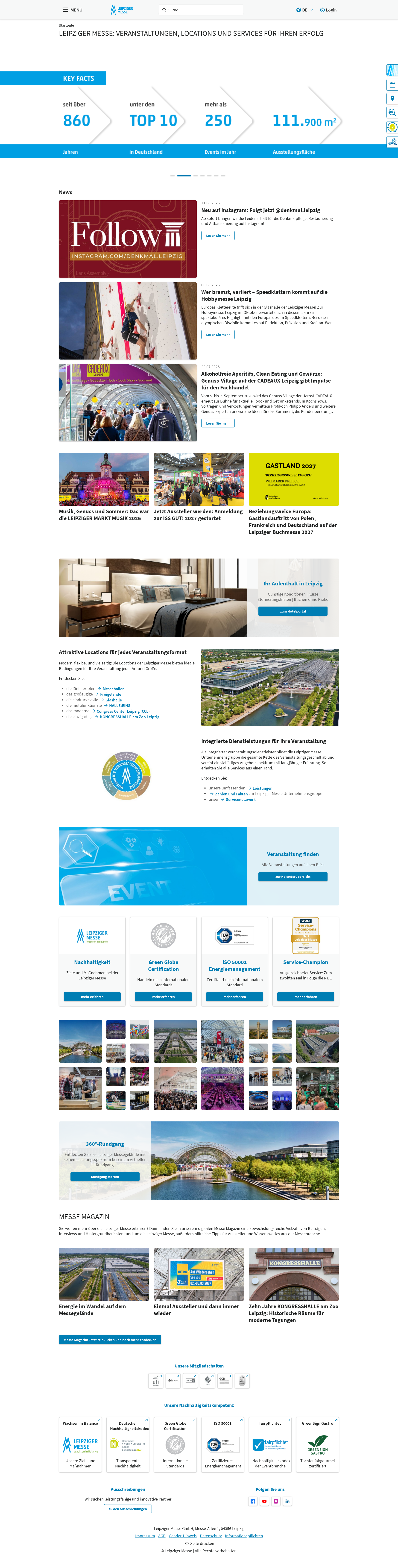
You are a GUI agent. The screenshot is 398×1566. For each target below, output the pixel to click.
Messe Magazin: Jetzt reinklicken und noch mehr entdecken (110, 1339)
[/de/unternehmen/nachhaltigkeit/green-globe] (175, 1444)
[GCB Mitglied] (224, 1380)
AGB (162, 1535)
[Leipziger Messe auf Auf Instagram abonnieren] (276, 1501)
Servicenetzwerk (241, 799)
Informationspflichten (244, 1535)
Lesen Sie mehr (218, 235)
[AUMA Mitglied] (173, 1380)
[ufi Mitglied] (155, 1380)
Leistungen (262, 788)
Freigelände (110, 694)
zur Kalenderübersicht (292, 876)
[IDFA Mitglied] (207, 1380)
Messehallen (114, 688)
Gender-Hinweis (183, 1535)
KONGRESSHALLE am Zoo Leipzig (129, 716)
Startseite (66, 25)
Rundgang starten (105, 1176)
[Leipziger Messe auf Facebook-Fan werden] (253, 1501)
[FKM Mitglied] (190, 1380)
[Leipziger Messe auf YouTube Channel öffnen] (264, 1501)
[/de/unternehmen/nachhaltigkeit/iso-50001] (223, 1444)
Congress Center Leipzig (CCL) (123, 711)
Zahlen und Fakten (231, 794)
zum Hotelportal (293, 611)
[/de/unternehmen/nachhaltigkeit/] (80, 1444)
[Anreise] (392, 98)
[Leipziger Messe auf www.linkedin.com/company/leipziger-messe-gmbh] (287, 1501)
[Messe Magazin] (392, 70)
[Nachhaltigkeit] (392, 127)
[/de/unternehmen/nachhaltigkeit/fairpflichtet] (270, 1444)
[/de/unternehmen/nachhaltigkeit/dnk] (128, 1444)
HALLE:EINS (119, 705)
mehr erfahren (92, 996)
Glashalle (113, 700)
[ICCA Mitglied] (242, 1380)
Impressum (145, 1535)
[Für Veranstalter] (392, 142)
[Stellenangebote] (392, 112)
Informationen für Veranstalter (293, 131)
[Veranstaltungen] (392, 85)
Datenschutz (211, 1535)
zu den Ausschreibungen (128, 1508)
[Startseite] (121, 10)
